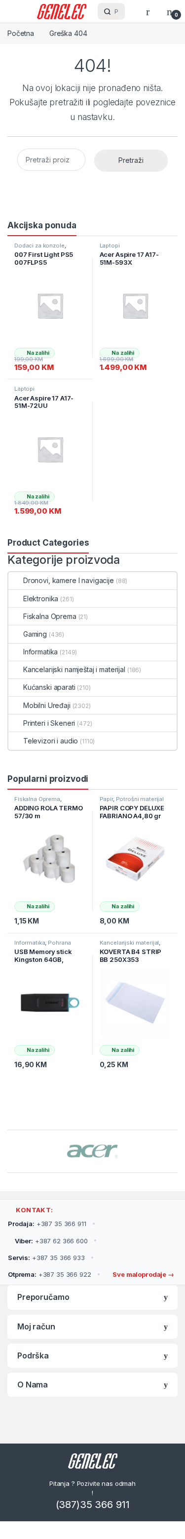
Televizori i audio (50, 741)
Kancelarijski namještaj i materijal (74, 669)
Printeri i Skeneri (49, 723)
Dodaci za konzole (39, 245)
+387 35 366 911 (47, 1224)
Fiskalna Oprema (49, 616)
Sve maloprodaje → (142, 1274)
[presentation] (175, 1152)
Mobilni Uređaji (47, 705)
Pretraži (131, 160)
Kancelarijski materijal (129, 942)
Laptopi (110, 245)
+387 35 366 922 (49, 1274)
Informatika (40, 651)
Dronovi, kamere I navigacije (68, 580)
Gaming (35, 634)
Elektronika (40, 598)
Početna (20, 33)
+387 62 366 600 (51, 1241)
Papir (106, 799)
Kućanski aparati (49, 687)
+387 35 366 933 (46, 1258)
